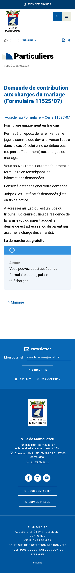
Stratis (37, 562)
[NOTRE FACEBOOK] (29, 478)
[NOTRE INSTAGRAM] (38, 478)
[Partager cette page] (69, 40)
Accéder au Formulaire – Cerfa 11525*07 (37, 117)
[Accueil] (6, 40)
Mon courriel (13, 357)
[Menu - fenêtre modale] (66, 16)
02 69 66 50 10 (40, 461)
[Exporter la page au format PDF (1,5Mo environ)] (63, 40)
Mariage (17, 302)
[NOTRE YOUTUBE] (47, 478)
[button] (57, 16)
